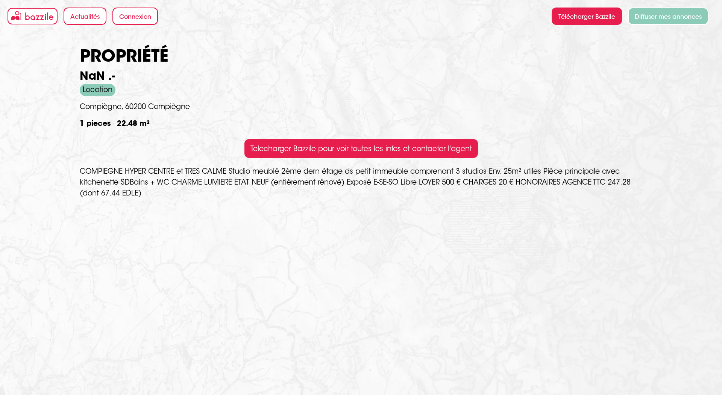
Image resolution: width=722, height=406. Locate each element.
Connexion (135, 17)
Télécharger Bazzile (586, 17)
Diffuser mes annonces (668, 17)
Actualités (85, 17)
